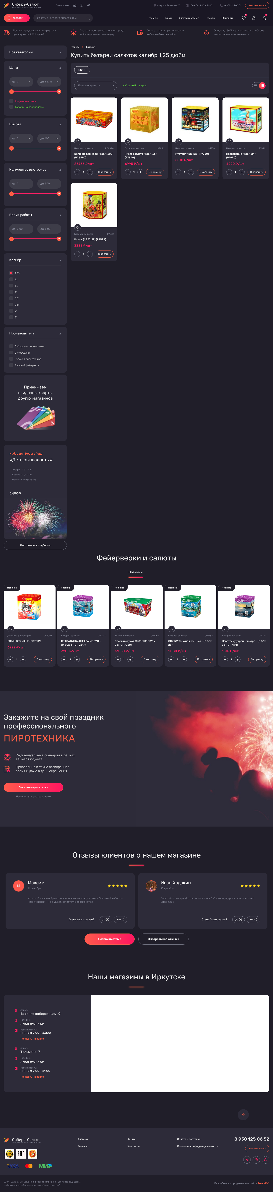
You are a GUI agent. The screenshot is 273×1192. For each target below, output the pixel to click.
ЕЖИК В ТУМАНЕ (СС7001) (24, 641)
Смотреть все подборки (35, 545)
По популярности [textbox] (89, 85)
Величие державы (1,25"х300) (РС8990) (93, 155)
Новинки (136, 572)
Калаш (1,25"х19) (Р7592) (90, 239)
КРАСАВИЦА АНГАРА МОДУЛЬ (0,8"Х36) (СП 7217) (80, 643)
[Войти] (254, 18)
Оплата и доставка (189, 18)
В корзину (104, 172)
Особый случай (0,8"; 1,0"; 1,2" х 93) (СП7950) (135, 643)
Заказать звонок (257, 5)
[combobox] (95, 85)
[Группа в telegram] (88, 5)
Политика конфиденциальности (197, 1146)
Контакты (227, 18)
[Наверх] (243, 1114)
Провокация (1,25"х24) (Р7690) (241, 155)
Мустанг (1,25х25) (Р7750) (192, 153)
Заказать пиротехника (33, 787)
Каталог (90, 47)
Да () (106, 919)
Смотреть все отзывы (163, 939)
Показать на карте (32, 1038)
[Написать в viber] (81, 5)
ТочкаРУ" (263, 1183)
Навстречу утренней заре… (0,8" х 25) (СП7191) (244, 643)
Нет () (120, 919)
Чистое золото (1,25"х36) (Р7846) (141, 155)
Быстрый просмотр (94, 119)
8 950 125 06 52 (32, 1024)
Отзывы (211, 18)
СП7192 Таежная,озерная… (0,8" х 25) (190, 643)
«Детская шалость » (31, 460)
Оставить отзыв (109, 939)
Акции (168, 18)
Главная (153, 18)
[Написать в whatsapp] (74, 5)
